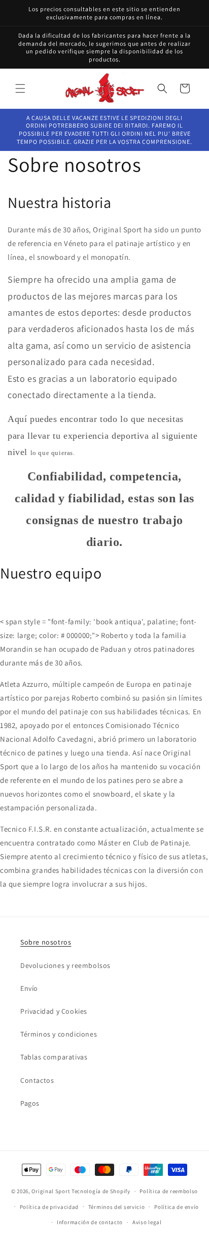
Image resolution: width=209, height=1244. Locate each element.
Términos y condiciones (58, 1034)
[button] (20, 88)
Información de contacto (90, 1222)
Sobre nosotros (45, 942)
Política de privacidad (49, 1206)
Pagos (30, 1103)
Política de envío (176, 1206)
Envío (29, 988)
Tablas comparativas (53, 1056)
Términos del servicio (116, 1206)
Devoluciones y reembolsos (65, 965)
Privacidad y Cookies (53, 1011)
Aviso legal (147, 1222)
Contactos (37, 1080)
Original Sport (50, 1191)
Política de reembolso (169, 1191)
